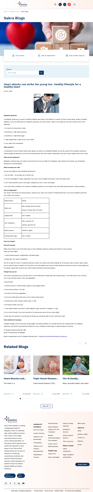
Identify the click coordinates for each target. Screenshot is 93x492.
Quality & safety (83, 434)
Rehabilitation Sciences (38, 456)
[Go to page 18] (69, 398)
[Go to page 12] (52, 398)
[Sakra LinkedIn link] (18, 483)
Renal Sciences (53, 423)
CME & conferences (67, 450)
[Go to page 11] (49, 398)
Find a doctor (20, 475)
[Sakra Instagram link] (5, 483)
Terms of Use (49, 490)
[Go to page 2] (23, 398)
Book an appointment (9, 475)
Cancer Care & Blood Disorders (53, 445)
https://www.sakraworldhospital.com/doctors (53, 336)
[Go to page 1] (20, 398)
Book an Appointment (48, 55)
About (79, 430)
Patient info (52, 453)
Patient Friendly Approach (68, 425)
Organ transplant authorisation (68, 456)
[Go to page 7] (37, 398)
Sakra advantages (53, 457)
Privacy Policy (38, 490)
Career (80, 444)
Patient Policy (59, 490)
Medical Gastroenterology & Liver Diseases (54, 438)
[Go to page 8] (40, 398)
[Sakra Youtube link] (23, 483)
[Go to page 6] (34, 398)
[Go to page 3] (26, 398)
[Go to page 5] (32, 398)
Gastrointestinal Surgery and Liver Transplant (53, 429)
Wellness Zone (14, 11)
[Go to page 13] (55, 398)
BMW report (81, 423)
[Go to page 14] (58, 398)
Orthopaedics (38, 442)
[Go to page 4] (29, 398)
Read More (7, 394)
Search (9, 69)
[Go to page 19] (72, 398)
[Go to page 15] (61, 398)
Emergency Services (66, 431)
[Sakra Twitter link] (14, 483)
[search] (55, 4)
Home (5, 11)
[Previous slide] (80, 343)
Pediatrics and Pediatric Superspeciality (38, 448)
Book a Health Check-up (76, 55)
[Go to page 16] (63, 398)
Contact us (81, 437)
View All (45, 406)
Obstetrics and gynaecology (38, 438)
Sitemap (80, 441)
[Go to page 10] (46, 398)
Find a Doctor (20, 55)
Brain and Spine (39, 430)
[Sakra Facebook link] (10, 483)
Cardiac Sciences (39, 433)
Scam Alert (82, 464)
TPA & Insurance (68, 441)
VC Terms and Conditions (73, 490)
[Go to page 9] (43, 398)
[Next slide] (85, 343)
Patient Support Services (68, 437)
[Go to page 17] (66, 398)
